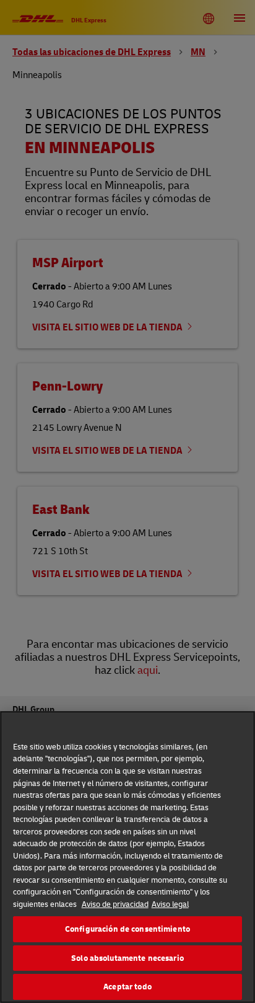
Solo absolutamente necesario (127, 957)
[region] (127, 857)
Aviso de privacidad (115, 903)
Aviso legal (170, 903)
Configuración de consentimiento (127, 928)
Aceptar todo (127, 986)
